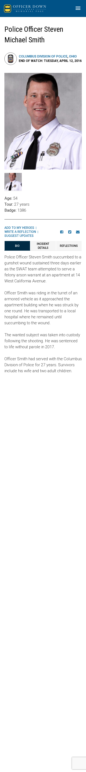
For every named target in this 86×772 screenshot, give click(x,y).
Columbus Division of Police (43, 56)
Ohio (73, 56)
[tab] (17, 246)
